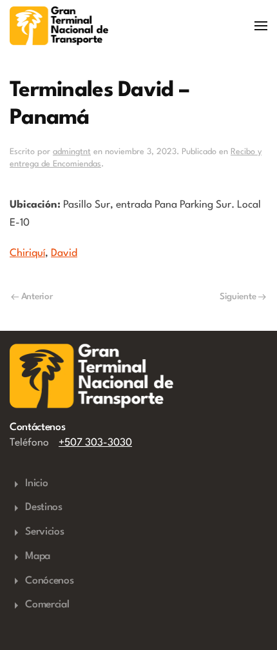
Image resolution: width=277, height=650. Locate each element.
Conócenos (49, 581)
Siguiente (238, 296)
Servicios (44, 532)
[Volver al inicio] (59, 26)
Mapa (37, 556)
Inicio (36, 483)
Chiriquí (27, 253)
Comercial (47, 605)
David (64, 253)
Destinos (43, 507)
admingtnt (72, 152)
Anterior (37, 296)
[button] (260, 26)
